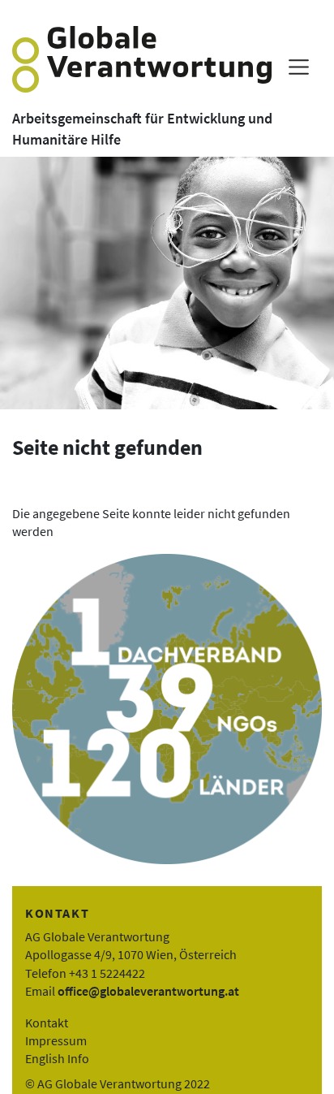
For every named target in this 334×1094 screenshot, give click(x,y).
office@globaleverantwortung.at (148, 991)
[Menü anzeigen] (299, 67)
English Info (57, 1058)
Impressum (56, 1040)
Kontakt (46, 1022)
